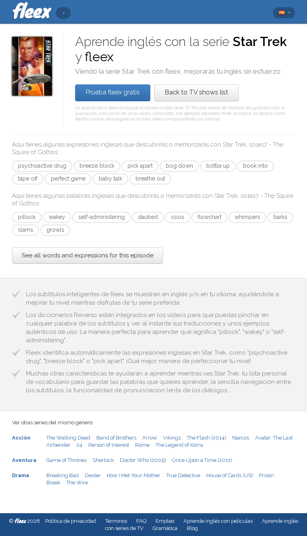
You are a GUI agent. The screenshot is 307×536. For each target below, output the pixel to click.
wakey (57, 217)
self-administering (101, 217)
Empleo (164, 521)
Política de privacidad (70, 521)
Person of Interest (108, 445)
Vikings (172, 438)
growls (55, 230)
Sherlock (103, 460)
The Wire (77, 483)
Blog (192, 528)
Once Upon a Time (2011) (202, 460)
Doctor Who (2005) (143, 460)
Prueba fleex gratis (113, 92)
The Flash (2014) (206, 438)
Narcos (240, 438)
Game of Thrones (66, 460)
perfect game (68, 178)
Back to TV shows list (196, 92)
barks (280, 217)
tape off (28, 178)
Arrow (149, 438)
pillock (27, 217)
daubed (148, 217)
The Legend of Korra (179, 445)
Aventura (24, 460)
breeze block (97, 166)
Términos (116, 521)
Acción (21, 438)
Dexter (93, 475)
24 (79, 445)
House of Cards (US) (229, 475)
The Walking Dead (68, 438)
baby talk (110, 178)
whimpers (247, 217)
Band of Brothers (116, 438)
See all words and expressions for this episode (88, 255)
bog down (179, 166)
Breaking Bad (62, 475)
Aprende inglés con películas (218, 521)
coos (177, 217)
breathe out (150, 178)
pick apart (140, 166)
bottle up (218, 166)
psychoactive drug (42, 166)
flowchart (209, 217)
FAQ (141, 521)
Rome (142, 445)
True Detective (183, 475)
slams (25, 230)
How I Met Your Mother (133, 475)
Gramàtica (165, 528)
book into (255, 166)
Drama (20, 475)
